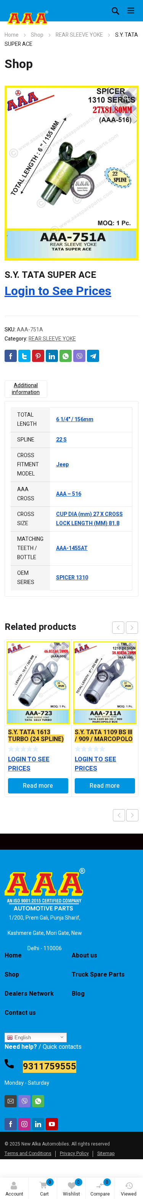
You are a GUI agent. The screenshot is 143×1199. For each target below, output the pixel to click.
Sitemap (106, 1153)
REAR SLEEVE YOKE (79, 35)
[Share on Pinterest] (38, 356)
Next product (132, 815)
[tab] (26, 389)
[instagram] (24, 1124)
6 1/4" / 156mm (74, 419)
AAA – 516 (68, 494)
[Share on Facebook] (11, 356)
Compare (100, 1188)
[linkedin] (38, 1124)
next (132, 627)
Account (14, 1194)
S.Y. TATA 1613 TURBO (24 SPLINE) (36, 736)
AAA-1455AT (72, 548)
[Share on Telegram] (93, 356)
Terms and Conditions (28, 1153)
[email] (11, 1101)
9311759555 (49, 1067)
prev (118, 627)
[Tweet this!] (24, 356)
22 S (61, 440)
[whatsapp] (38, 1101)
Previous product (119, 815)
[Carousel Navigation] (125, 627)
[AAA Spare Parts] (27, 23)
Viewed (129, 1194)
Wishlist (71, 1188)
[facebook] (11, 1124)
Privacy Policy (74, 1153)
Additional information (26, 388)
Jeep (62, 465)
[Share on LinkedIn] (52, 356)
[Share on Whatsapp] (65, 356)
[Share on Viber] (79, 356)
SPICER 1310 (72, 578)
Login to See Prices (58, 291)
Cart (45, 1188)
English (22, 1037)
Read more (38, 785)
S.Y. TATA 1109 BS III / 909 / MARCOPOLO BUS (104, 739)
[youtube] (52, 1124)
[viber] (24, 1101)
